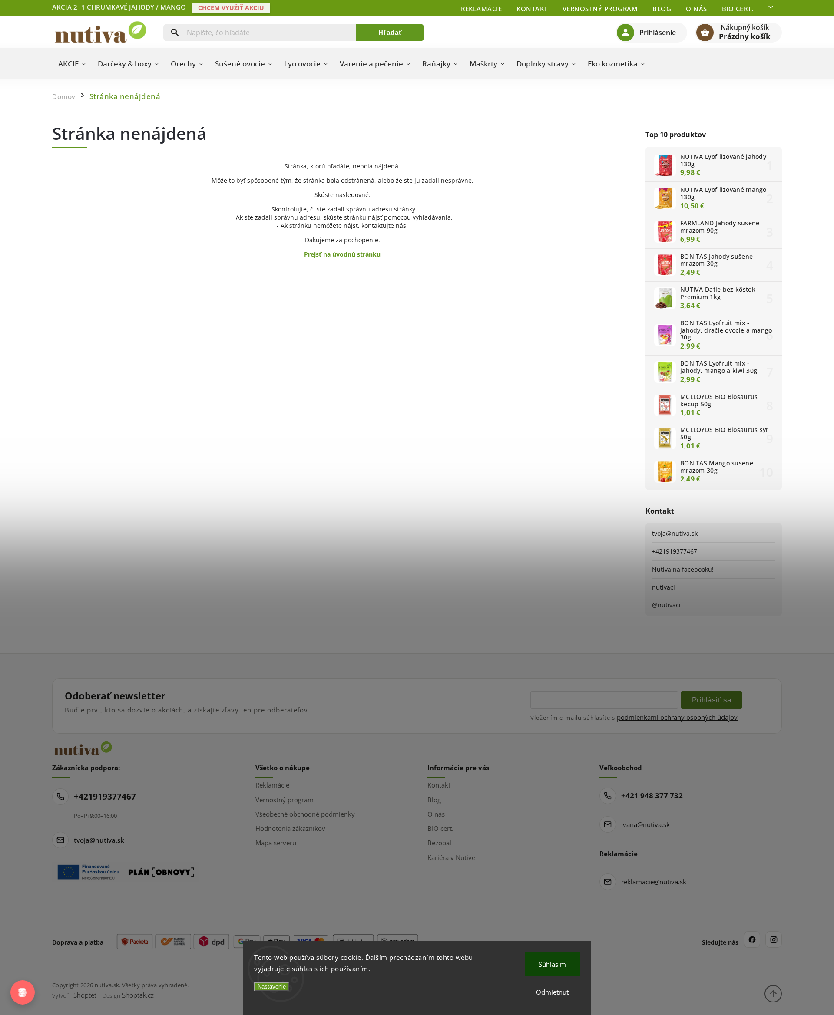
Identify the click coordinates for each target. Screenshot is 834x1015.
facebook (752, 939)
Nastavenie (272, 986)
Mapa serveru (275, 842)
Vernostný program (600, 8)
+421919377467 (674, 551)
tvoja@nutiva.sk (675, 533)
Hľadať (390, 32)
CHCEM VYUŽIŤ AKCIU (231, 7)
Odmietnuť (552, 992)
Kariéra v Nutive (451, 857)
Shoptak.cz (138, 995)
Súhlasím (552, 964)
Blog (661, 8)
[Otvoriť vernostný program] (22, 992)
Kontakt (532, 8)
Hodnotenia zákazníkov (290, 828)
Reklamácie (481, 8)
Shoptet (84, 995)
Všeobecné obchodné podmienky (305, 814)
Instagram (773, 939)
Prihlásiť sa (711, 700)
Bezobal (439, 842)
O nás (696, 8)
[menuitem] (72, 63)
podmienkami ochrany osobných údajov (677, 717)
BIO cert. (738, 8)
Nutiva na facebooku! (683, 569)
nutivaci (663, 587)
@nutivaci (666, 605)
